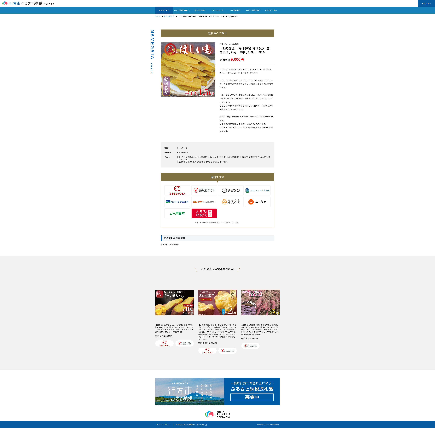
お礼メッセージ (217, 10)
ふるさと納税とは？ (253, 10)
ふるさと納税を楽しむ (182, 10)
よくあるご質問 (271, 10)
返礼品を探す (164, 10)
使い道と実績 (200, 10)
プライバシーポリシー (163, 425)
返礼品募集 (426, 3)
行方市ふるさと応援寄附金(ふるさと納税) (190, 425)
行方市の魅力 (235, 10)
